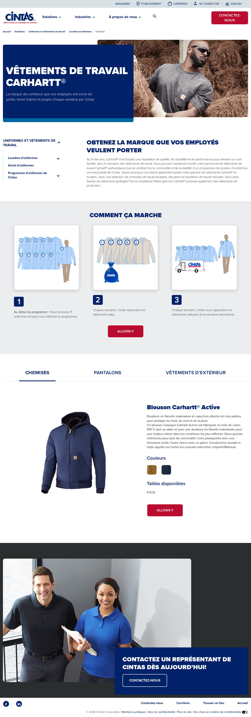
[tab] (37, 372)
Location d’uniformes (80, 31)
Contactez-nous (230, 18)
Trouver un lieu (213, 703)
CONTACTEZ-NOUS (144, 680)
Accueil (7, 31)
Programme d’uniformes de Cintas (27, 175)
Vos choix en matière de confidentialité (218, 712)
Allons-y (170, 512)
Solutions (20, 31)
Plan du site (184, 712)
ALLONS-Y (125, 331)
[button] (49, 18)
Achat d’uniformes (21, 165)
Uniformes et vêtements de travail (47, 31)
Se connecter (209, 4)
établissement (151, 4)
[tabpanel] (125, 457)
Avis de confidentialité (161, 712)
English (236, 4)
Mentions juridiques (134, 712)
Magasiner (122, 4)
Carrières (180, 4)
